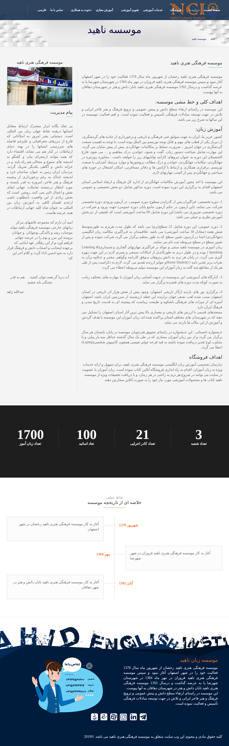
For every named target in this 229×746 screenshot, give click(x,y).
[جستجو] (11, 30)
